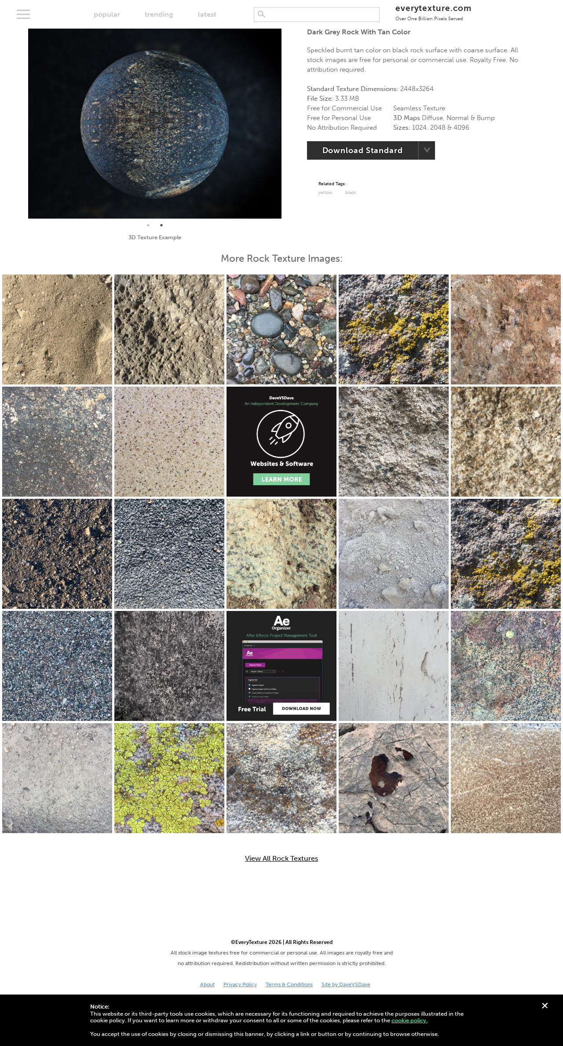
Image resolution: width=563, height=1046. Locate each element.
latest (207, 14)
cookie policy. (409, 1020)
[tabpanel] (155, 124)
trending (159, 14)
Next (288, 123)
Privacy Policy (240, 984)
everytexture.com (433, 12)
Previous (21, 123)
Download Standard (362, 150)
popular (107, 14)
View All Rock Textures (281, 858)
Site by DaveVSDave (346, 984)
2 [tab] (161, 225)
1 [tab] (148, 225)
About (207, 984)
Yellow (325, 192)
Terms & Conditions (289, 984)
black (350, 192)
